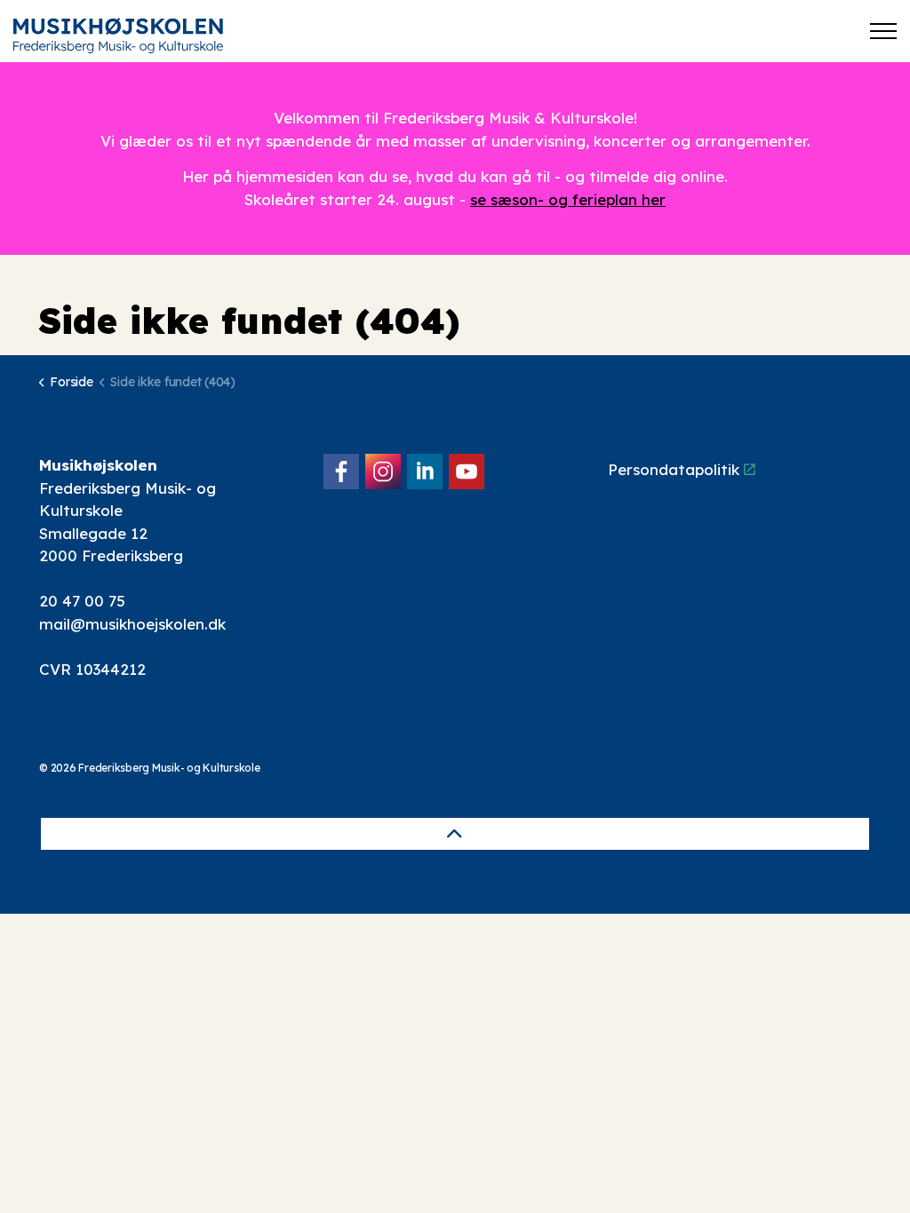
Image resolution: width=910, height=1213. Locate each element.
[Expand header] (883, 31)
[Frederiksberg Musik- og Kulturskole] (118, 35)
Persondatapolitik (673, 469)
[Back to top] (455, 834)
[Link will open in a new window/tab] (341, 471)
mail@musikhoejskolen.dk (132, 623)
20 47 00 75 (82, 600)
